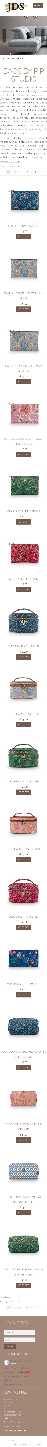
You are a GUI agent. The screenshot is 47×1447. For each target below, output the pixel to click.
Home (7, 58)
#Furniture (31, 1376)
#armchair (22, 1376)
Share (20, 1384)
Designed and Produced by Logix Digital (27, 1444)
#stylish (15, 1376)
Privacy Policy (10, 1440)
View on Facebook (9, 1384)
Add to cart (23, 237)
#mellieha (21, 1372)
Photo (10, 1380)
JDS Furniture (16, 1361)
